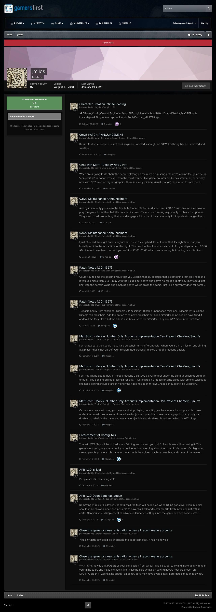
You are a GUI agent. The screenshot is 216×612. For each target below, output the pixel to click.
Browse (18, 23)
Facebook (208, 34)
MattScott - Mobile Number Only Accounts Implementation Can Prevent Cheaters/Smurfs (139, 336)
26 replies (109, 459)
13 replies (106, 222)
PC (114, 107)
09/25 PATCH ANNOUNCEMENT (101, 134)
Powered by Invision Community (196, 607)
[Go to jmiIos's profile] (74, 106)
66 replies (107, 485)
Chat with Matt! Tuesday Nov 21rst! (103, 164)
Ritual (97, 202)
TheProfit (98, 339)
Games (58, 23)
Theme (7, 605)
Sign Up (204, 23)
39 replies (110, 546)
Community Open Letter (124, 438)
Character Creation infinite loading (102, 104)
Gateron (98, 533)
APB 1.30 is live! (90, 469)
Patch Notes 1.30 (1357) (95, 267)
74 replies (110, 188)
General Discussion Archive (122, 202)
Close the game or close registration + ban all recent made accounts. (126, 530)
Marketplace (80, 23)
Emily (97, 168)
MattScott (99, 438)
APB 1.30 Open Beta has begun (100, 495)
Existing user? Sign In (184, 23)
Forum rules (108, 42)
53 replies (111, 154)
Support (126, 23)
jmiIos (82, 107)
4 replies (107, 124)
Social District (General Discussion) (128, 138)
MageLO (98, 138)
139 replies (108, 519)
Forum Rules (105, 23)
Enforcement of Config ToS (97, 435)
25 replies (105, 291)
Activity (38, 23)
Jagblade (98, 107)
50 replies (109, 356)
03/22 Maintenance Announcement (103, 198)
